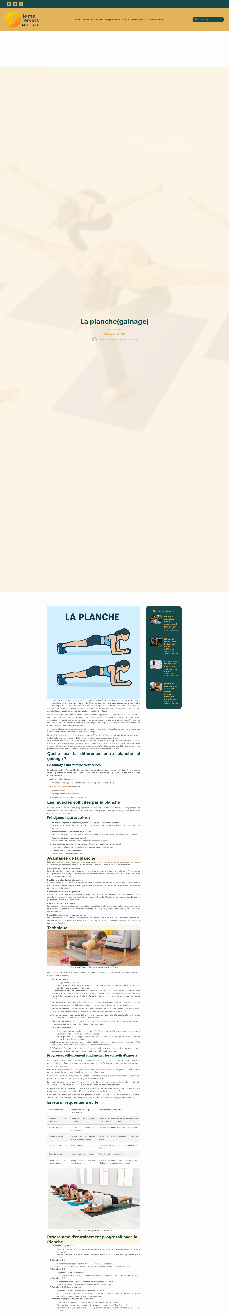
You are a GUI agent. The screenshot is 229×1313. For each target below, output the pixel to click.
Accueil (76, 19)
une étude (61, 735)
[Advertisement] (114, 49)
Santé (124, 19)
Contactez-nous (155, 19)
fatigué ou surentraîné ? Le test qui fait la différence (170, 644)
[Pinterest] (15, 4)
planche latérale (60, 786)
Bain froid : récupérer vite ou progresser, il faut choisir (170, 621)
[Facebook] (9, 4)
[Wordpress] (21, 4)
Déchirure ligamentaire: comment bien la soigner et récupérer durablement (171, 691)
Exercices (97, 19)
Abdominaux (114, 329)
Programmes (112, 19)
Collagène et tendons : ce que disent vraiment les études (170, 666)
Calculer (85, 19)
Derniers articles (138, 19)
